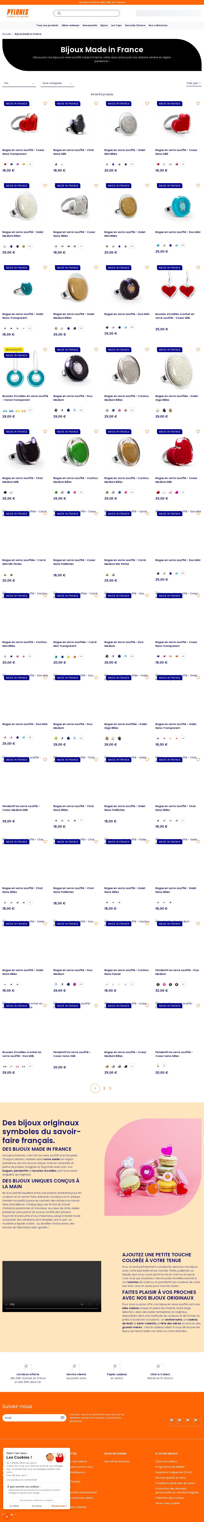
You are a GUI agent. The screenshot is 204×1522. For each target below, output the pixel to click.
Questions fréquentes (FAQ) (173, 1472)
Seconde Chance (135, 25)
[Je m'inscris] (62, 1417)
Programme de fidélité (170, 1467)
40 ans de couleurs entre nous (73, 1467)
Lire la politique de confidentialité (21, 1480)
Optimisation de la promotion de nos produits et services (34, 1490)
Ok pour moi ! (59, 1506)
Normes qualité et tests (170, 1478)
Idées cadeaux (71, 25)
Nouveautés (90, 25)
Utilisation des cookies (169, 1498)
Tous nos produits (47, 25)
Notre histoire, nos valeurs (70, 1461)
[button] (7, 1516)
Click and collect (166, 1461)
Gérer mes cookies (167, 1503)
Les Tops (116, 25)
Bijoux (104, 25)
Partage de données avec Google (24, 1493)
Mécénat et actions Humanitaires (75, 1492)
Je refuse (14, 1506)
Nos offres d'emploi (116, 1461)
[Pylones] (17, 13)
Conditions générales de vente (175, 1483)
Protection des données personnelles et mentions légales (177, 1490)
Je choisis (37, 1506)
